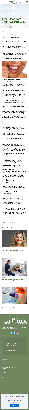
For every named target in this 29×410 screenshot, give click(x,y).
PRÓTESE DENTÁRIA (10, 352)
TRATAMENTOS (7, 338)
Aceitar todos (14, 405)
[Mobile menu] (27, 2)
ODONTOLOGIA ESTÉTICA (11, 350)
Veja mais (14, 402)
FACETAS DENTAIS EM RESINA (12, 340)
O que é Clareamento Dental (9, 308)
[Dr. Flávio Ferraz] (14, 2)
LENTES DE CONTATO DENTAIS (12, 345)
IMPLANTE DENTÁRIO (10, 348)
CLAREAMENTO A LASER (11, 343)
